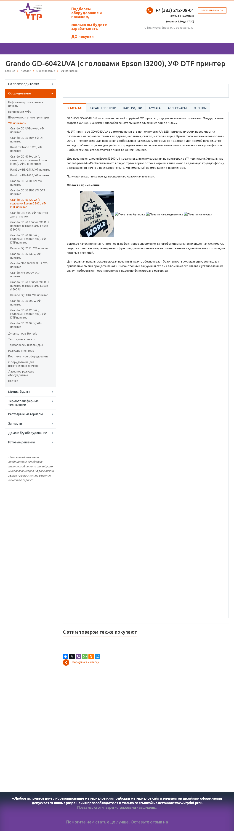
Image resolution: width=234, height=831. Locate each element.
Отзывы (200, 108)
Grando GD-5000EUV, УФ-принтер (26, 183)
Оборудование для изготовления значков (23, 364)
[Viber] (78, 656)
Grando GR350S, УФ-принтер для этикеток (29, 214)
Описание (74, 108)
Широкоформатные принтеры (28, 117)
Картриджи (132, 108)
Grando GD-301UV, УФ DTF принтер (27, 139)
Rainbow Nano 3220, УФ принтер (26, 149)
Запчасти (15, 423)
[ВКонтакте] (65, 656)
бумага (155, 108)
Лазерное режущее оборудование (21, 373)
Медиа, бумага (19, 392)
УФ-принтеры (17, 123)
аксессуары (177, 108)
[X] (72, 656)
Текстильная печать (21, 339)
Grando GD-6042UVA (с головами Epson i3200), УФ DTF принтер (28, 203)
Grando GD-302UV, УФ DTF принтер (27, 192)
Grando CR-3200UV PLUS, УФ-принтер (29, 265)
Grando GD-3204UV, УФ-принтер (26, 255)
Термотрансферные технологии (23, 403)
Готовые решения (21, 442)
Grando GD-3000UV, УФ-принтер (26, 302)
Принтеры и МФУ (19, 111)
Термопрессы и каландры (25, 344)
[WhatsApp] (85, 656)
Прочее (13, 380)
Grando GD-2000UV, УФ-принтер (26, 325)
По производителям (23, 84)
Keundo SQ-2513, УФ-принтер (29, 248)
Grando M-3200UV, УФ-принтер (25, 274)
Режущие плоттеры (21, 350)
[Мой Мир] (97, 656)
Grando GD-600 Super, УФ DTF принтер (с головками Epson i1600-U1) (29, 286)
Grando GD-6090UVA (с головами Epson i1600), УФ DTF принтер (28, 239)
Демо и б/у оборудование (27, 433)
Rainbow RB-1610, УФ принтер (30, 175)
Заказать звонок (212, 10)
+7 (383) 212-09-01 (174, 10)
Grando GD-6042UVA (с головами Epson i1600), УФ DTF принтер (28, 314)
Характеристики (103, 108)
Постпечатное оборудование (28, 356)
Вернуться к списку (85, 662)
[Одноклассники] (91, 656)
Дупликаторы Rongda (22, 333)
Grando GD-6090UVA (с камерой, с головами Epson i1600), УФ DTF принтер (28, 160)
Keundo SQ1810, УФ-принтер (29, 295)
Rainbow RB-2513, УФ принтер (30, 169)
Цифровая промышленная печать (25, 104)
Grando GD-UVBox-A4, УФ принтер (27, 130)
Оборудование (19, 93)
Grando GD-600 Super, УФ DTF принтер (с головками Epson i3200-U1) (29, 226)
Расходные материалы (25, 414)
